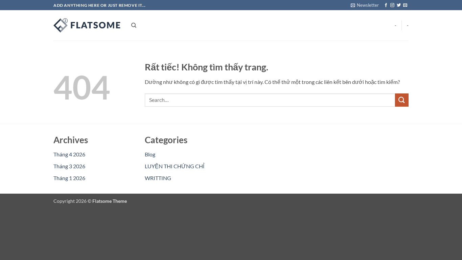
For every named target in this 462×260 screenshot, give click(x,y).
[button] (365, 5)
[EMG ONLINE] (87, 25)
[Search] (133, 25)
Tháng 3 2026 (69, 166)
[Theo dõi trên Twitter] (399, 5)
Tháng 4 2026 (69, 154)
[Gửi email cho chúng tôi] (405, 5)
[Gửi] (402, 100)
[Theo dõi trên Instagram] (392, 5)
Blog (150, 154)
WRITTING (158, 178)
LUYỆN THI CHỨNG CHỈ (174, 166)
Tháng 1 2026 (69, 178)
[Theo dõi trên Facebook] (386, 5)
